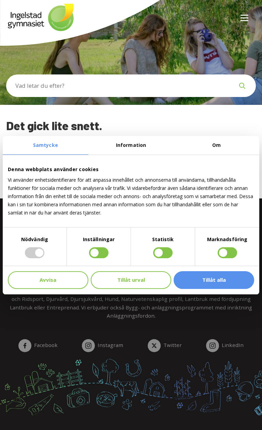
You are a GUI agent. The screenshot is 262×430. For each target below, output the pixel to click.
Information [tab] (131, 145)
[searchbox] (117, 85)
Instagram (110, 345)
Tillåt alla (214, 279)
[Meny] (245, 14)
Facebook (46, 345)
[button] (242, 85)
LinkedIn (233, 345)
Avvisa (48, 279)
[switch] (98, 252)
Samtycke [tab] (45, 145)
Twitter (172, 345)
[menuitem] (242, 14)
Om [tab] (216, 145)
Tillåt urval (131, 279)
